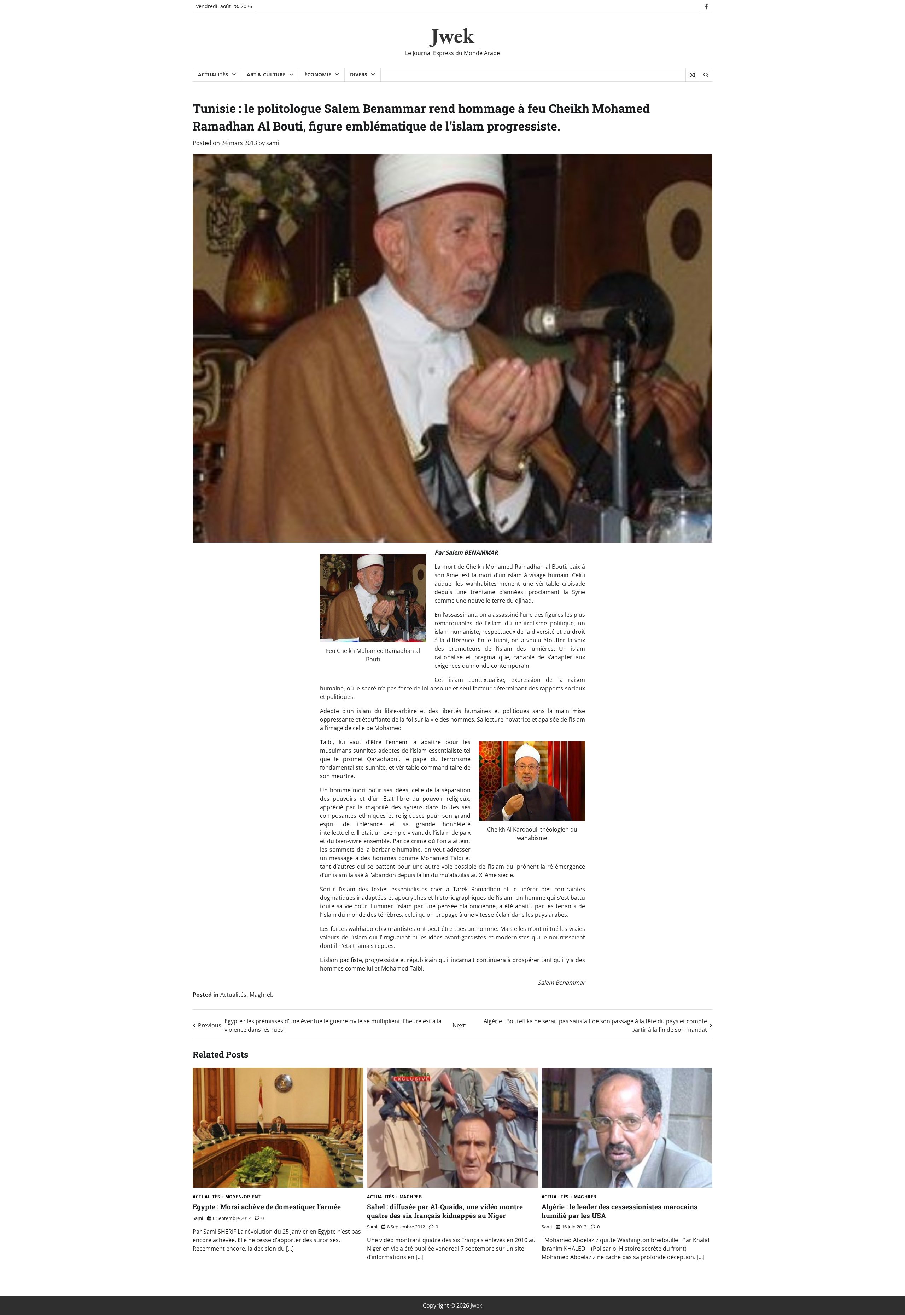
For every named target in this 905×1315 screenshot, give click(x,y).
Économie (317, 74)
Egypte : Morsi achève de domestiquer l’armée (267, 1206)
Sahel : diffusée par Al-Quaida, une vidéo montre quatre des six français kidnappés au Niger (445, 1211)
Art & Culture (266, 74)
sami (272, 143)
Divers (358, 74)
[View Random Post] (692, 75)
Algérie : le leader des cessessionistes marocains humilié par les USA (619, 1211)
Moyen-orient (243, 1197)
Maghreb (262, 994)
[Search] (705, 75)
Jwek (452, 35)
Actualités (213, 74)
